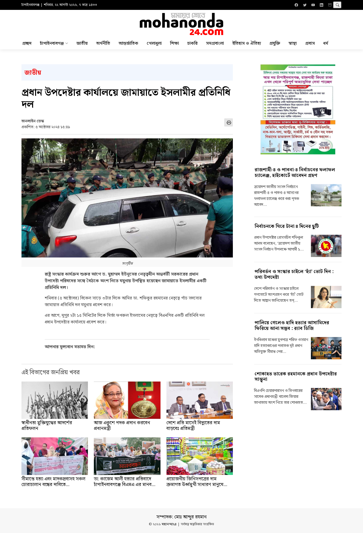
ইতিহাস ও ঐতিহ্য (246, 43)
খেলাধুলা (154, 43)
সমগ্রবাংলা (215, 43)
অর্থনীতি (103, 43)
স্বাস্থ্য (293, 43)
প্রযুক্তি (274, 43)
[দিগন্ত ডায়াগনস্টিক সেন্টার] (297, 109)
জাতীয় (82, 43)
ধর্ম (325, 43)
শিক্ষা (174, 43)
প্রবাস (310, 43)
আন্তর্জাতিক (128, 43)
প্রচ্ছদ (27, 43)
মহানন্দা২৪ (169, 524)
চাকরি (192, 43)
